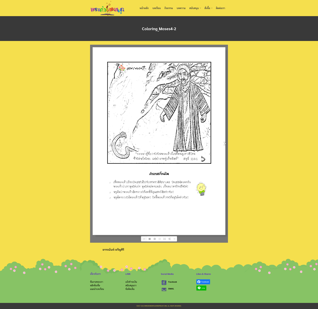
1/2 (144, 239)
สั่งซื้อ (207, 8)
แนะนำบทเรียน (97, 289)
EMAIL (171, 288)
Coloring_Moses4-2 (159, 28)
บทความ (181, 8)
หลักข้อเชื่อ (95, 285)
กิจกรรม (168, 8)
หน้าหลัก (144, 8)
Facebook (172, 281)
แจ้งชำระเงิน (131, 281)
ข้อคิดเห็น (129, 289)
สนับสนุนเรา (131, 285)
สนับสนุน (194, 8)
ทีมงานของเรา (96, 281)
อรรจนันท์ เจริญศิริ (113, 249)
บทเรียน (156, 8)
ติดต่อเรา (220, 8)
